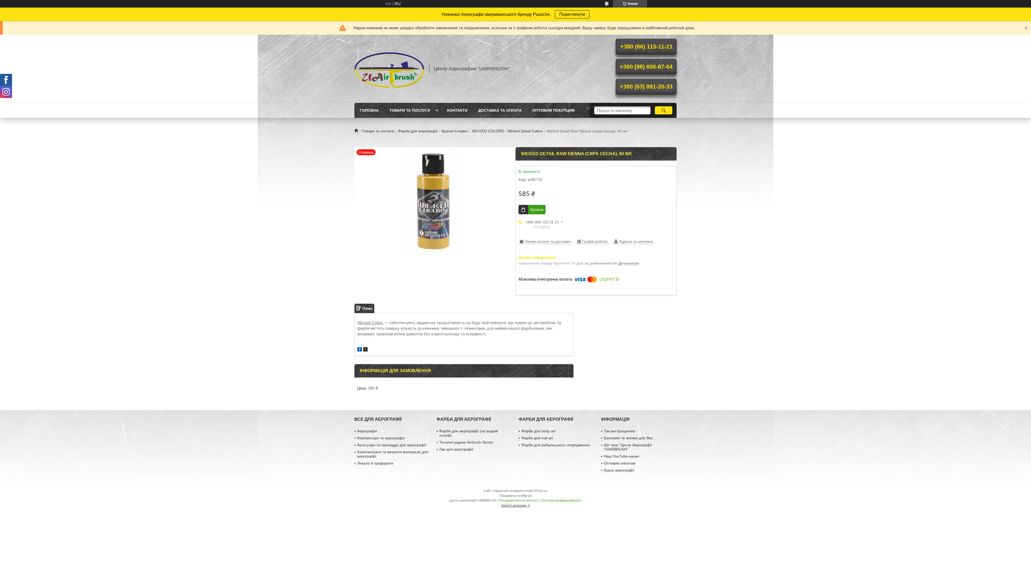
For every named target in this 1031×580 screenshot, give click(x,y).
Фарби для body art (538, 431)
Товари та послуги (409, 110)
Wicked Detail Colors (525, 131)
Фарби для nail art (537, 438)
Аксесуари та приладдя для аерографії (391, 445)
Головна (369, 110)
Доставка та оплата (500, 110)
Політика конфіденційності (561, 500)
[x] (365, 350)
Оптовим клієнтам (620, 463)
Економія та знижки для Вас (628, 438)
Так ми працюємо (619, 431)
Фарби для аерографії (418, 131)
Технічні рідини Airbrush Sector (466, 442)
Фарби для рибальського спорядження (555, 445)
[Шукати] (663, 110)
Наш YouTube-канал (621, 456)
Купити (536, 209)
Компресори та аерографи (380, 438)
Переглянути (572, 14)
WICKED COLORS (488, 131)
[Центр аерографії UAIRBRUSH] (389, 69)
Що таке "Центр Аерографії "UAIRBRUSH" (628, 447)
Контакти (457, 110)
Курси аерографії (619, 470)
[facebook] (359, 350)
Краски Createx (454, 131)
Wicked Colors (370, 322)
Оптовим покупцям (553, 110)
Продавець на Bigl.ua (515, 496)
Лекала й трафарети (375, 463)
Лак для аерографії (456, 449)
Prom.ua (541, 491)
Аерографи (367, 431)
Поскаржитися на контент (518, 500)
